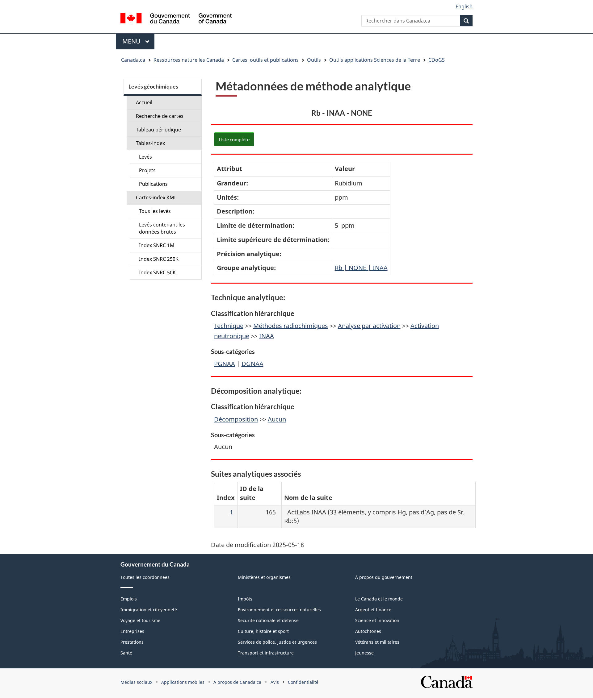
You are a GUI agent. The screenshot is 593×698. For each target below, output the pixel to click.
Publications (153, 184)
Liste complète (234, 139)
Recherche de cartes (159, 116)
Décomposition (236, 419)
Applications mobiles (182, 682)
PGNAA (224, 363)
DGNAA (252, 363)
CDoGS (436, 59)
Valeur (345, 168)
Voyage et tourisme (140, 620)
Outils (314, 59)
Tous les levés (155, 211)
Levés (145, 156)
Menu (138, 41)
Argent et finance (373, 610)
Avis (275, 682)
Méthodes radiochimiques (290, 326)
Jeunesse (364, 653)
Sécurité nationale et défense (268, 620)
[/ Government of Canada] (176, 19)
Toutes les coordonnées (145, 577)
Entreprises (132, 631)
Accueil (144, 102)
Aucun (277, 419)
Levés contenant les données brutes (162, 228)
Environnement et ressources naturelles (279, 610)
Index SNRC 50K (157, 272)
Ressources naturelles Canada (189, 59)
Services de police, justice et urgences (277, 642)
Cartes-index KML (156, 197)
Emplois (128, 599)
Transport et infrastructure (266, 653)
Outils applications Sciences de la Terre (374, 59)
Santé (126, 653)
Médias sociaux (136, 682)
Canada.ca (133, 59)
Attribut (229, 168)
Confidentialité (303, 682)
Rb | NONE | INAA (361, 268)
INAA (266, 336)
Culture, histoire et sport (263, 631)
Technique (228, 326)
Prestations (132, 642)
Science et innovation (377, 620)
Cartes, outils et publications (265, 59)
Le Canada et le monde (379, 599)
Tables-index (150, 143)
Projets (147, 170)
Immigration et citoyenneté (148, 610)
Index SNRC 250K (159, 259)
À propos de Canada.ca (237, 682)
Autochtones (368, 631)
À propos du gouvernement (383, 577)
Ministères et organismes (264, 577)
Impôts (245, 599)
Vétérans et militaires (377, 642)
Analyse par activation (369, 326)
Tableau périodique (158, 129)
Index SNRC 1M (157, 245)
